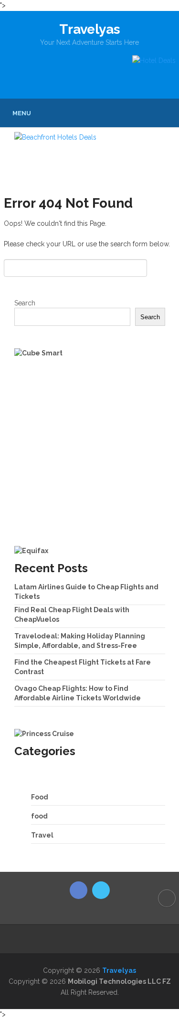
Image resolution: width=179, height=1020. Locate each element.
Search (24, 303)
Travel (42, 835)
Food (39, 797)
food (39, 816)
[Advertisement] (89, 452)
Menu (21, 113)
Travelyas (89, 29)
